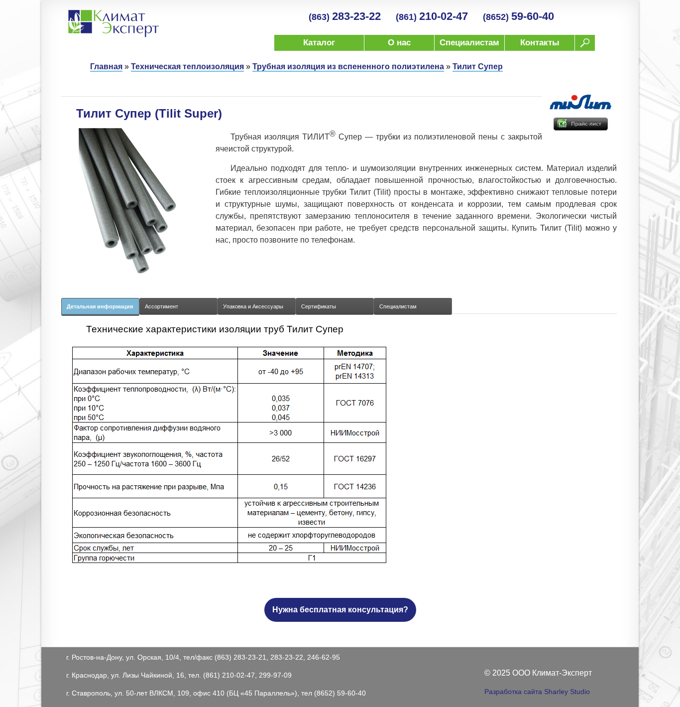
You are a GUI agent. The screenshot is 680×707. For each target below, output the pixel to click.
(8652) (518, 17)
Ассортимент (161, 306)
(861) (432, 17)
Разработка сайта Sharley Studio (537, 692)
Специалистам (469, 42)
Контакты (540, 42)
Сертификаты (318, 306)
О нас (399, 42)
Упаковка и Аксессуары (253, 306)
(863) (345, 17)
